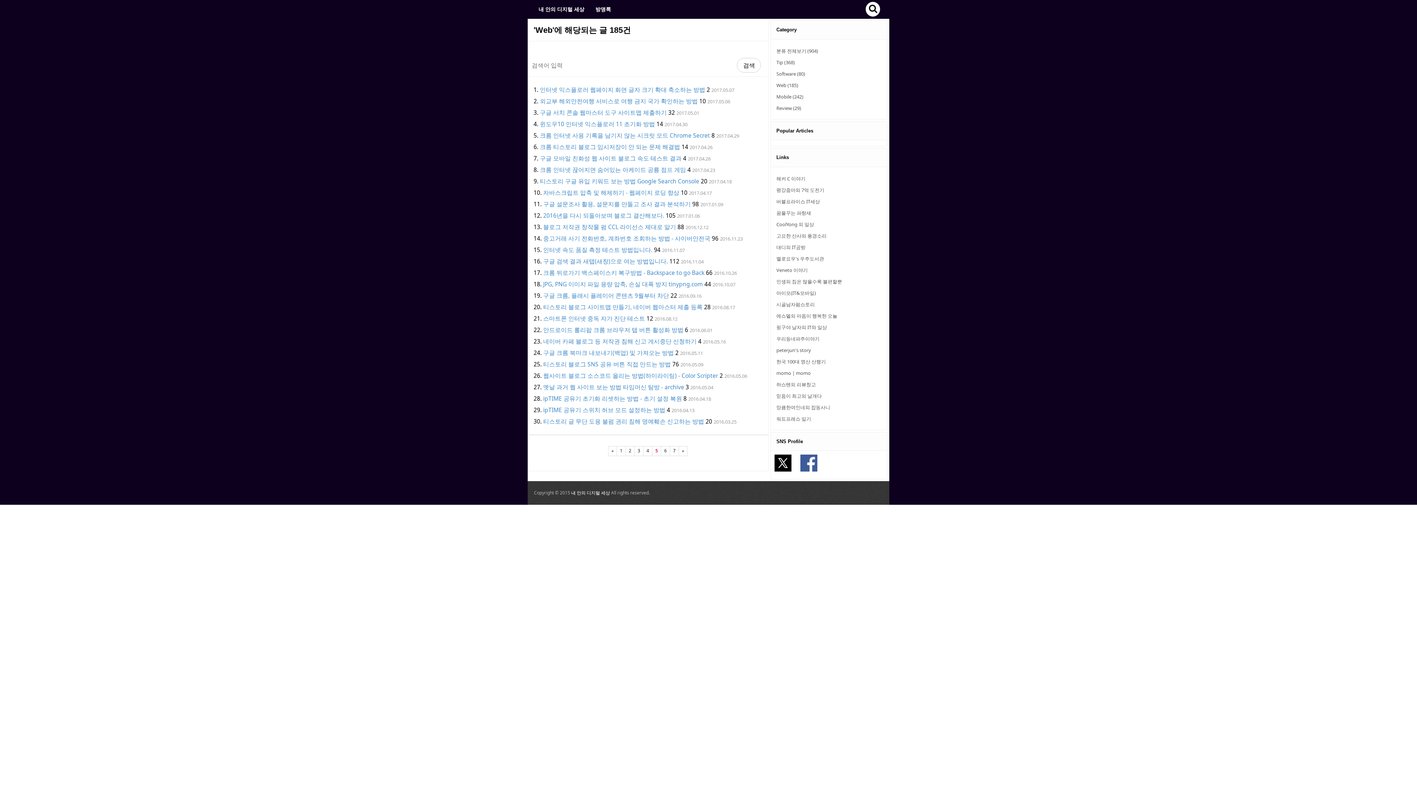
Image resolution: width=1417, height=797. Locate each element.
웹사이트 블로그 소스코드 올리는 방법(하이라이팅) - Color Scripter (630, 376)
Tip (785, 62)
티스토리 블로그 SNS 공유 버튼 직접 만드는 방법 (607, 364)
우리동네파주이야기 (798, 338)
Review (788, 108)
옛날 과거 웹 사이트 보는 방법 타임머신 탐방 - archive (613, 387)
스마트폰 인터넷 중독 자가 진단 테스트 (594, 318)
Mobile (789, 96)
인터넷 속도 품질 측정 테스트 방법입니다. (597, 250)
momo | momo (793, 373)
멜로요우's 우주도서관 (800, 258)
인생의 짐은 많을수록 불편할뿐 (809, 281)
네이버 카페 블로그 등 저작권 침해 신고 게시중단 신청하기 (620, 341)
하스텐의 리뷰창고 (796, 384)
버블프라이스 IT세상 (798, 201)
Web (787, 85)
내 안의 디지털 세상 (562, 9)
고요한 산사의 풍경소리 (801, 235)
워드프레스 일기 (793, 418)
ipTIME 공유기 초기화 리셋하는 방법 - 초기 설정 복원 (612, 398)
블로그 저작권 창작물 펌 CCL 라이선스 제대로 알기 (609, 227)
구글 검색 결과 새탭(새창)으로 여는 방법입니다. (605, 261)
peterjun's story (793, 350)
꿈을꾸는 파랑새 (793, 213)
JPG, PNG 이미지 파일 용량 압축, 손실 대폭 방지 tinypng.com (623, 284)
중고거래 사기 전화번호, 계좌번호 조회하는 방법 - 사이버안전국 (626, 238)
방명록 (603, 9)
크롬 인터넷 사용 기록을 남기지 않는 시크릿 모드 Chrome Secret (625, 135)
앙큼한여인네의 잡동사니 (803, 407)
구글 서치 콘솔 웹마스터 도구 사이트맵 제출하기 (603, 112)
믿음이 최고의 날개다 (799, 396)
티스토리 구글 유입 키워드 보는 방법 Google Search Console (619, 181)
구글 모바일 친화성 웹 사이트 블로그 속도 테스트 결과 (611, 158)
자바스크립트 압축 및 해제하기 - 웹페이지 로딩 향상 (611, 193)
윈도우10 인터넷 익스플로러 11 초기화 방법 (597, 124)
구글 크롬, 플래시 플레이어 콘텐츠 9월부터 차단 (606, 295)
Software (790, 73)
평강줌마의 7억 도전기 (800, 190)
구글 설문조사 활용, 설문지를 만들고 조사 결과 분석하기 (617, 204)
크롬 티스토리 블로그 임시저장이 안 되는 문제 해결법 (610, 147)
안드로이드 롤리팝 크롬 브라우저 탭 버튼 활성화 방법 (613, 330)
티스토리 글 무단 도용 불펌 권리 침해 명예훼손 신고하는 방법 (623, 421)
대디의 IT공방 (791, 247)
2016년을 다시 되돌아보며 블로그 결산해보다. (603, 215)
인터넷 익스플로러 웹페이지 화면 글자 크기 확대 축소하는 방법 (622, 90)
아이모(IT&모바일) (796, 293)
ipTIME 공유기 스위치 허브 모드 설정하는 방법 (604, 410)
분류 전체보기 (797, 51)
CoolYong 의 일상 (795, 224)
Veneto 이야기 (792, 270)
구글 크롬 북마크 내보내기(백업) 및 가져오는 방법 (608, 353)
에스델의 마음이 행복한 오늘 (806, 316)
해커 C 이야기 (791, 178)
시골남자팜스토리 (795, 304)
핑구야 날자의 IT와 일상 (801, 327)
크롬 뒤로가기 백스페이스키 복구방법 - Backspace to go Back (623, 273)
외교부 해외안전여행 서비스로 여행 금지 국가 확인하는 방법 (619, 101)
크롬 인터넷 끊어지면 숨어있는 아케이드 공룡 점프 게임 (613, 170)
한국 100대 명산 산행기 (801, 361)
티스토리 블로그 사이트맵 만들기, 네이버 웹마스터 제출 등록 (623, 307)
